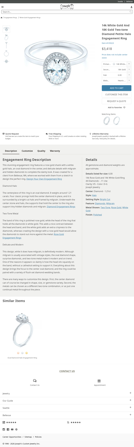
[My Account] (131, 7)
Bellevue (7, 415)
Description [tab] (11, 150)
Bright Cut (105, 199)
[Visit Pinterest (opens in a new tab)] (17, 429)
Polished (97, 214)
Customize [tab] (27, 150)
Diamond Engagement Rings (61, 206)
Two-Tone (105, 207)
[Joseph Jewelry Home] (1, 17)
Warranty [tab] (55, 150)
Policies (38, 437)
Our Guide (8, 400)
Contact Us (67, 371)
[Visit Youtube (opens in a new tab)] (13, 429)
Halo (94, 195)
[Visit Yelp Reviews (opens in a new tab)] (99, 422)
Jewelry (6, 393)
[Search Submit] (131, 12)
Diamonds (100, 203)
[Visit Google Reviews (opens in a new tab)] (35, 422)
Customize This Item (116, 94)
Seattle (6, 407)
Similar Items (14, 300)
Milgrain (110, 203)
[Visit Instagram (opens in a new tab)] (4, 429)
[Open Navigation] (2, 7)
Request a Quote (116, 101)
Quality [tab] (41, 150)
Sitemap (28, 437)
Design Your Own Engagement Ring (44, 178)
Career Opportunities (12, 437)
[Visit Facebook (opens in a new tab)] (8, 429)
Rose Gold (116, 207)
